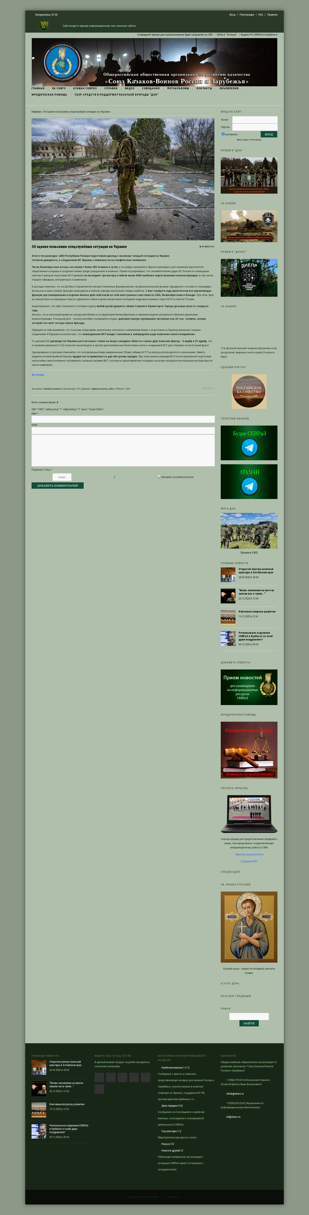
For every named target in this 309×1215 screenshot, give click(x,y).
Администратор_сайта (103, 388)
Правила (272, 14)
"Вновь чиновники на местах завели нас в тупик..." (256, 592)
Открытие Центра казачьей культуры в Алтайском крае (256, 570)
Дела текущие (169, 1105)
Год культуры (169, 1131)
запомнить (231, 134)
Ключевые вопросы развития (257, 611)
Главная (36, 111)
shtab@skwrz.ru (235, 1093)
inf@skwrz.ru (233, 1116)
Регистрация (247, 14)
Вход (232, 14)
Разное (165, 1144)
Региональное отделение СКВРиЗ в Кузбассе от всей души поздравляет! (256, 636)
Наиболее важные (52, 388)
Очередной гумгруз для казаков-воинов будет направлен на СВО (149, 34)
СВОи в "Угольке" (201, 34)
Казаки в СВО (249, 552)
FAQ (261, 14)
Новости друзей (170, 1150)
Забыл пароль (243, 139)
